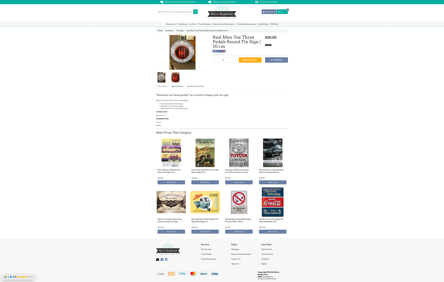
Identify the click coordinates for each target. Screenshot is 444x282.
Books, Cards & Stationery (223, 24)
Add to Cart (251, 60)
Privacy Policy (267, 254)
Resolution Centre (208, 259)
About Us (235, 264)
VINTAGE (274, 24)
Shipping (235, 249)
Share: (215, 51)
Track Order (206, 254)
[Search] (195, 11)
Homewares (171, 24)
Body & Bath (264, 24)
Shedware (183, 24)
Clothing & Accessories (246, 24)
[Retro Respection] (222, 12)
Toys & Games (204, 24)
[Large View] (161, 77)
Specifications (177, 86)
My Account (206, 249)
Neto (274, 279)
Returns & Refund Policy (241, 254)
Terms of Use (266, 249)
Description (163, 86)
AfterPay (265, 259)
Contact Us (235, 259)
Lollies (193, 24)
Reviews (191, 86)
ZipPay (264, 264)
